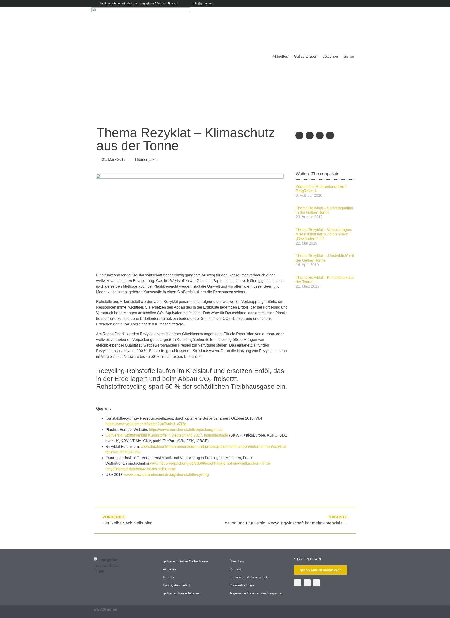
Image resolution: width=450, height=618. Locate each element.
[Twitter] (338, 3)
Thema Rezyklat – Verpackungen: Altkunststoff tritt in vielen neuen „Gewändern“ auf (324, 234)
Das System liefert (176, 585)
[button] (299, 135)
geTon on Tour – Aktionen (182, 593)
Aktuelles (280, 56)
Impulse (169, 577)
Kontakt (235, 569)
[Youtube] (346, 3)
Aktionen (330, 56)
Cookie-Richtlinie (242, 585)
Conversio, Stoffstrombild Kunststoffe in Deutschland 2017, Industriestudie (166, 435)
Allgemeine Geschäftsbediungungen (256, 593)
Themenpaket (146, 160)
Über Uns (237, 561)
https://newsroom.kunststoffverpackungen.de (186, 430)
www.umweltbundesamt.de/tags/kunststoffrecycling (166, 475)
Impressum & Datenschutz (249, 577)
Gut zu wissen (305, 56)
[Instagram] (353, 3)
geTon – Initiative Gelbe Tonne (185, 561)
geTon (349, 56)
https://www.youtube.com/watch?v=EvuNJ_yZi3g (145, 424)
